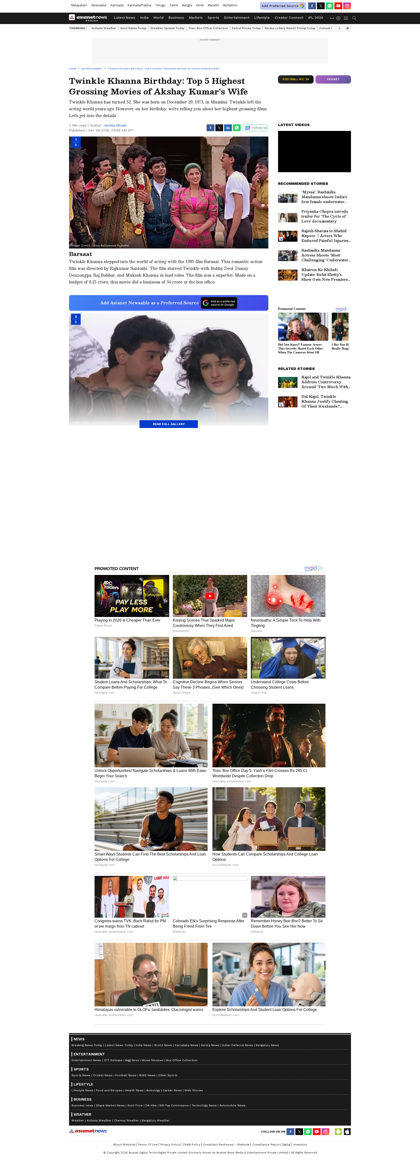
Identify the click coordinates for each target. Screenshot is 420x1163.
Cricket (333, 79)
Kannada (116, 5)
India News (143, 1045)
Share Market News (110, 1105)
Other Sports (167, 1075)
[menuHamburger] (346, 18)
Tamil (173, 5)
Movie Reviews (152, 1060)
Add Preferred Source (280, 6)
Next (347, 28)
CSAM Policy (191, 1144)
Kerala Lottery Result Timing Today (290, 28)
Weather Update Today (167, 28)
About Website (124, 1144)
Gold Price (135, 1105)
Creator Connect (289, 17)
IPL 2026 (315, 17)
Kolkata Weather (104, 28)
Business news (82, 1105)
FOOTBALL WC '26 (296, 79)
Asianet (88, 1131)
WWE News (147, 1075)
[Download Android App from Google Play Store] (338, 1131)
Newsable (98, 5)
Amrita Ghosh (115, 125)
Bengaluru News (267, 1045)
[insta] (347, 5)
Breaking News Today (86, 1045)
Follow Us (260, 127)
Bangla (187, 5)
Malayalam (79, 5)
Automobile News (232, 1105)
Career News (172, 1090)
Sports (213, 17)
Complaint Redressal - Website (226, 1144)
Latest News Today (119, 1045)
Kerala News (210, 1045)
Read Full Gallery (169, 424)
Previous (340, 28)
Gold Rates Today (133, 28)
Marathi (213, 5)
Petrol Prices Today (246, 28)
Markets (196, 17)
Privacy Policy (170, 1144)
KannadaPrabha (139, 5)
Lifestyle (262, 17)
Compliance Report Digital (271, 1144)
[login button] (339, 18)
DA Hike (151, 1105)
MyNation (230, 5)
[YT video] (338, 5)
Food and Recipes (109, 1090)
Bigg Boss (132, 1060)
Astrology (153, 1090)
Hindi (200, 5)
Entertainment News (86, 1060)
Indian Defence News (237, 1045)
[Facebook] (312, 5)
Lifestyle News (82, 1090)
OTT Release (113, 1060)
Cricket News (103, 1075)
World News (163, 1045)
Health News (134, 1090)
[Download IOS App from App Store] (347, 1131)
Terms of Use (148, 1144)
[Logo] (89, 18)
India (144, 17)
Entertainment (236, 17)
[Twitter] (321, 5)
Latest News (124, 17)
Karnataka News (186, 1045)
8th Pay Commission (174, 1105)
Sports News (80, 1075)
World (158, 17)
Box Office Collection (181, 1060)
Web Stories (193, 1090)
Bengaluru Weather (156, 1120)
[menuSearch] (354, 18)
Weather (77, 1120)
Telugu (160, 5)
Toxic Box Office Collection (208, 28)
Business (176, 17)
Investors (300, 1144)
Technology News (204, 1105)
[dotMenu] (332, 18)
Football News (125, 1075)
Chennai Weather (126, 1120)
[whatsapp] (329, 5)
